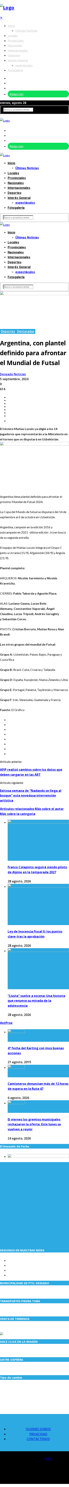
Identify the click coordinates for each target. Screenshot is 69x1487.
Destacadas (25, 331)
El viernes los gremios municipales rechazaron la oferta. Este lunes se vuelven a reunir (34, 1124)
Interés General (18, 60)
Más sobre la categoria (17, 814)
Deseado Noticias (13, 374)
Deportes (14, 55)
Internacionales (18, 50)
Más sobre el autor (49, 809)
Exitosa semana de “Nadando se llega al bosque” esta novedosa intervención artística (30, 796)
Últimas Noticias (26, 30)
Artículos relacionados (17, 809)
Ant (3, 1023)
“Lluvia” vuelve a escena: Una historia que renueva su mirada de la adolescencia (36, 1001)
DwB (48, 1458)
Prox (9, 1023)
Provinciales (16, 40)
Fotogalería (15, 70)
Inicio (11, 25)
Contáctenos (38, 1439)
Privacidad (38, 1434)
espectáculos (24, 65)
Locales (13, 35)
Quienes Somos (38, 1429)
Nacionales (15, 45)
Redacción (16, 94)
